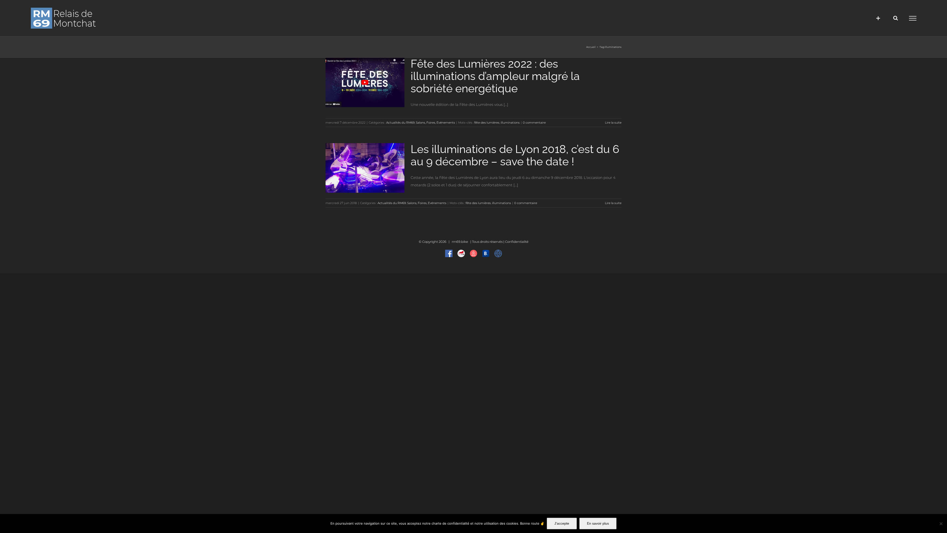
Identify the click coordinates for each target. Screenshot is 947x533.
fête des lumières (486, 122)
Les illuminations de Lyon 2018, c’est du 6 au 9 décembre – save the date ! (515, 155)
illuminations (510, 122)
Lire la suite (613, 122)
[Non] (940, 523)
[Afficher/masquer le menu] (912, 18)
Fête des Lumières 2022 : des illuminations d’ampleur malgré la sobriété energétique (495, 76)
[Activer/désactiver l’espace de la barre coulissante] (878, 18)
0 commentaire (534, 122)
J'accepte (561, 523)
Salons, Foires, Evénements (435, 122)
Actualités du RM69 (400, 122)
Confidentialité (516, 242)
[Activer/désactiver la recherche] (895, 18)
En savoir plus (598, 523)
